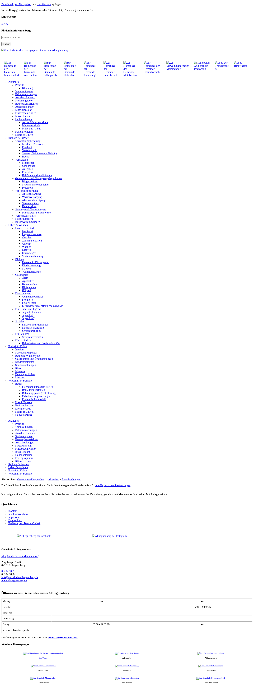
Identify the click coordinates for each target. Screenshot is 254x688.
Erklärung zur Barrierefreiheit (24, 523)
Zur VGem (43, 658)
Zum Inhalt (7, 4)
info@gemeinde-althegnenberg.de (19, 577)
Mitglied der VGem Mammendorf (19, 556)
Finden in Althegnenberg (16, 30)
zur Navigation (23, 4)
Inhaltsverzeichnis (18, 514)
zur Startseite (44, 4)
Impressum (14, 517)
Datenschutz (15, 520)
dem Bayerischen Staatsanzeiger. (112, 485)
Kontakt (12, 510)
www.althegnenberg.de (14, 580)
